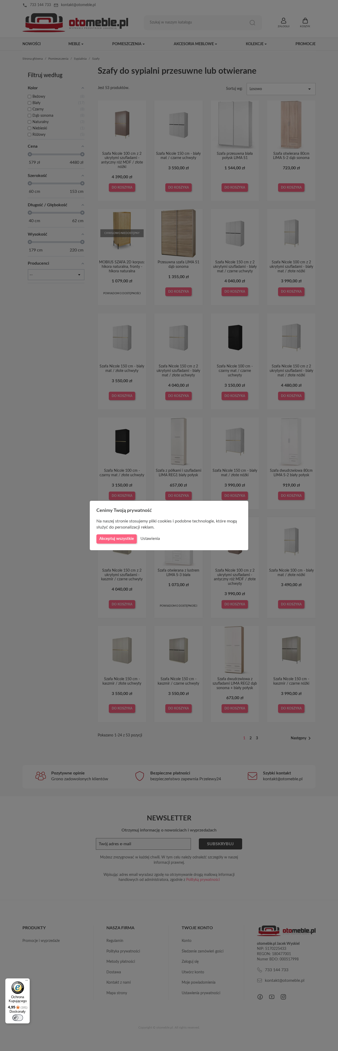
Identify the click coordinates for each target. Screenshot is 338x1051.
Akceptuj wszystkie (116, 539)
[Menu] (27, 981)
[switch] (17, 1018)
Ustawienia (150, 539)
